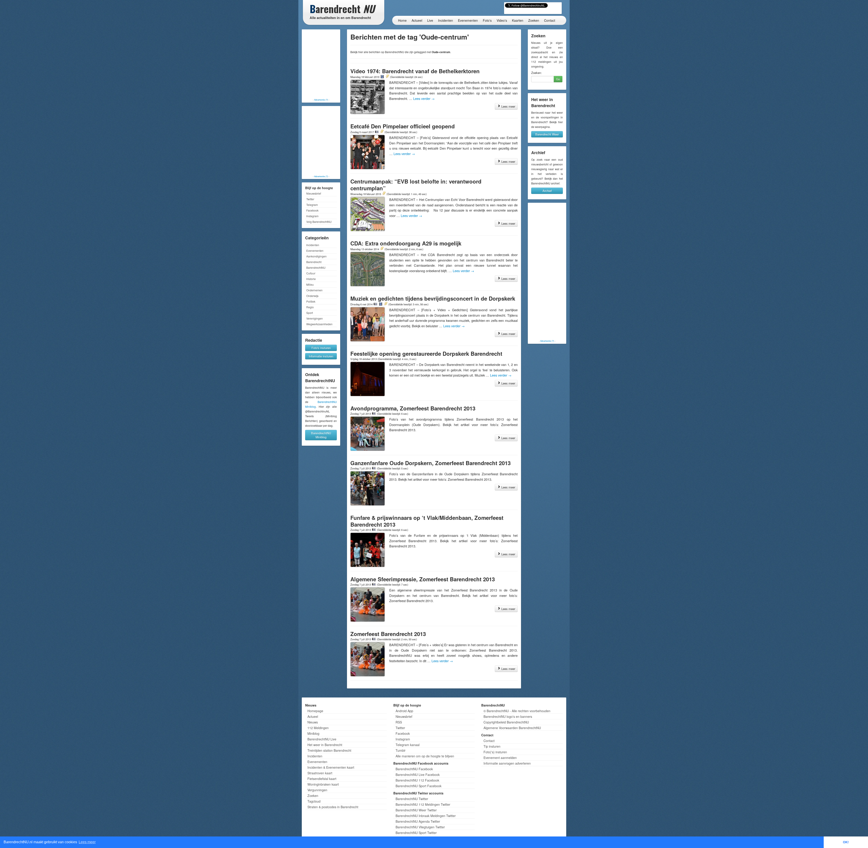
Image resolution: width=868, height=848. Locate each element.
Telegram (312, 205)
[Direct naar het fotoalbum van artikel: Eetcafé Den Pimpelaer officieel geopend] (377, 131)
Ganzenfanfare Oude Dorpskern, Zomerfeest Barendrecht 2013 (430, 463)
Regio (310, 307)
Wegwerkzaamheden (319, 324)
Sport (309, 313)
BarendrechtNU (316, 267)
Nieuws (312, 722)
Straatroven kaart (319, 773)
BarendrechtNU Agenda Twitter (418, 821)
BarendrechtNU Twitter (412, 798)
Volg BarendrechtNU (319, 222)
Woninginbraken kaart (323, 784)
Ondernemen (314, 290)
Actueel (417, 20)
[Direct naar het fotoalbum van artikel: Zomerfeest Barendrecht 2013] (374, 639)
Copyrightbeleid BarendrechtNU (506, 722)
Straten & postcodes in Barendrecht (332, 807)
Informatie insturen (321, 356)
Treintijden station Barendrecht (329, 750)
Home (402, 20)
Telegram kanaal (408, 744)
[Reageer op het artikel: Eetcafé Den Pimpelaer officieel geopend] (382, 132)
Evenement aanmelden (500, 757)
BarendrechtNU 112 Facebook (417, 780)
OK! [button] (846, 842)
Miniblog (313, 733)
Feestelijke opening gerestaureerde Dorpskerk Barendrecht (426, 353)
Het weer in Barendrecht (324, 744)
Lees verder (424, 98)
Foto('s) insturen (495, 752)
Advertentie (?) (321, 99)
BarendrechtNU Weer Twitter (416, 810)
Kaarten (517, 20)
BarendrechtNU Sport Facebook (418, 786)
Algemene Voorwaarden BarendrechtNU (512, 728)
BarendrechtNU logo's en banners (508, 716)
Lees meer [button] (87, 842)
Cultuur (310, 273)
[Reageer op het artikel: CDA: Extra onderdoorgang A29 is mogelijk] (382, 249)
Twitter (310, 199)
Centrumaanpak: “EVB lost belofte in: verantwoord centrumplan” (415, 184)
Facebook (312, 210)
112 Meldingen (318, 728)
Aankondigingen (316, 256)
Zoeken (533, 20)
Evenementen (468, 20)
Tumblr (401, 750)
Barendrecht (313, 262)
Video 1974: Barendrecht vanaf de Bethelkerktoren (415, 71)
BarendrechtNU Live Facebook (418, 774)
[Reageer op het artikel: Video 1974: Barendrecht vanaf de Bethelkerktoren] (387, 76)
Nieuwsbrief (313, 193)
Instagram (312, 216)
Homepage (315, 711)
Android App (404, 711)
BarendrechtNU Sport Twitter (416, 832)
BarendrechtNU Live (321, 739)
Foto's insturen (321, 348)
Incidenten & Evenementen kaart (330, 767)
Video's (502, 20)
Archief (547, 190)
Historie (311, 279)
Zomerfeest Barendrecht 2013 (388, 634)
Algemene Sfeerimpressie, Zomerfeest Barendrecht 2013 (422, 579)
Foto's (487, 20)
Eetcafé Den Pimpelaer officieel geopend (402, 126)
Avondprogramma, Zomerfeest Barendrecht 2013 (412, 408)
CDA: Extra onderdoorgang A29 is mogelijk (405, 243)
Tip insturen (492, 746)
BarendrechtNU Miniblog (321, 435)
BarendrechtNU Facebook (414, 769)
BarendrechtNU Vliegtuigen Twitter (420, 827)
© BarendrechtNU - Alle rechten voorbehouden (517, 711)
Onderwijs (312, 296)
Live (430, 20)
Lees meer (507, 106)
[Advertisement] (321, 64)
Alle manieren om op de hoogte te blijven (425, 756)
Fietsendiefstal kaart (321, 778)
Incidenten (445, 20)
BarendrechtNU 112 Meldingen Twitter (423, 804)
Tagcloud (314, 801)
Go (558, 79)
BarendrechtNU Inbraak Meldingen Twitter (426, 815)
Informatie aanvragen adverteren (507, 763)
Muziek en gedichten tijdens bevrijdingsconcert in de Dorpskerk (432, 298)
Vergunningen (317, 790)
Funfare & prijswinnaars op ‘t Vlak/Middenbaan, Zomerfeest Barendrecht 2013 (426, 521)
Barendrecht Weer (547, 134)
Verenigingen (314, 318)
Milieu (310, 284)
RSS (399, 722)
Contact (549, 20)
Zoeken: (536, 73)
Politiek (310, 301)
